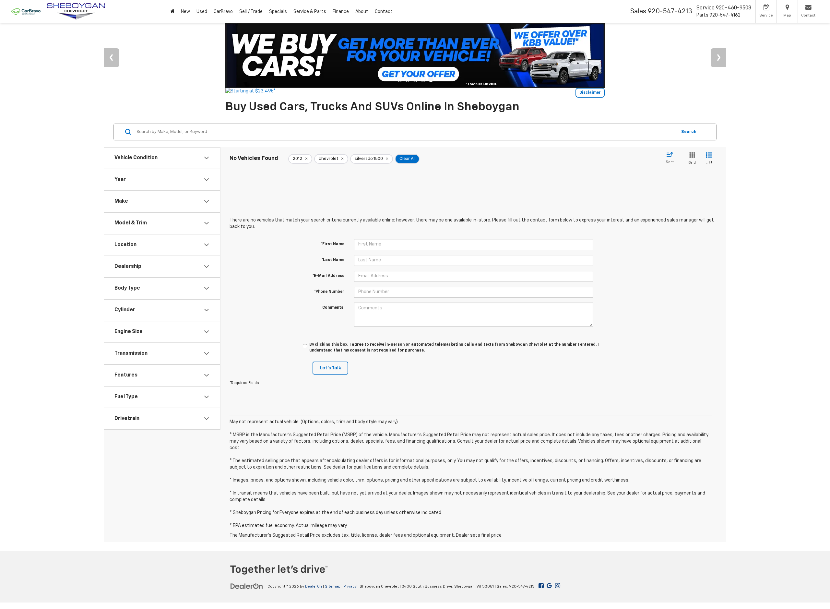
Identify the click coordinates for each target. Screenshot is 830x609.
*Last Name (333, 260)
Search (688, 131)
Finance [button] (341, 11)
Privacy (350, 587)
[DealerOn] (246, 586)
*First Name (332, 244)
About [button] (361, 11)
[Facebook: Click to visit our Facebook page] (541, 586)
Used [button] (201, 11)
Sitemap (332, 587)
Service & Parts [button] (309, 11)
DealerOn (313, 587)
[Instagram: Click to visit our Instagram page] (557, 586)
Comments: (333, 308)
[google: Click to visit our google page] (548, 586)
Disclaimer (590, 93)
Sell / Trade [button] (251, 11)
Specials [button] (278, 11)
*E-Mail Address (328, 276)
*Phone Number (329, 292)
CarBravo (223, 11)
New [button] (185, 11)
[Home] (172, 11)
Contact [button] (384, 11)
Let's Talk (330, 368)
